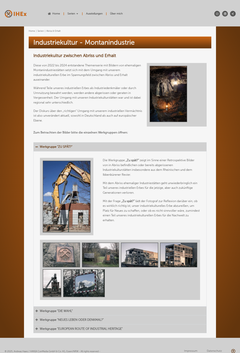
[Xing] (233, 13)
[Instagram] (217, 13)
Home (32, 31)
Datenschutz (214, 350)
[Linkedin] (225, 13)
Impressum (190, 350)
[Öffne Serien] (77, 13)
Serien (41, 31)
